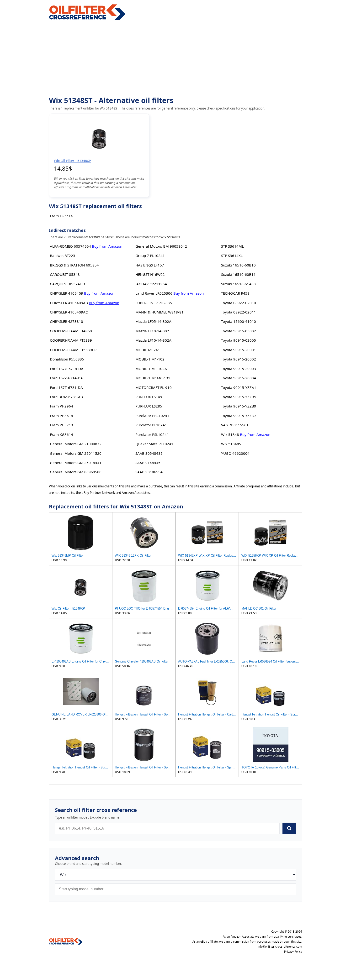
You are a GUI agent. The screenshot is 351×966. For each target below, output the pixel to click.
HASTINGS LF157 (149, 265)
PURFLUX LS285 (148, 406)
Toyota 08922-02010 (238, 302)
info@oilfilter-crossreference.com (280, 946)
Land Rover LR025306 (153, 293)
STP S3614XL (232, 255)
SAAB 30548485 (149, 453)
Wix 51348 (230, 434)
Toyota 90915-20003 (238, 368)
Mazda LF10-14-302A (153, 340)
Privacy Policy (293, 951)
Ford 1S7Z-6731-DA (66, 387)
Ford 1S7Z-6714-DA (66, 378)
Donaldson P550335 (67, 359)
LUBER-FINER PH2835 (153, 302)
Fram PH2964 (61, 406)
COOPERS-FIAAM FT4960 (71, 331)
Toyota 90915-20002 (238, 359)
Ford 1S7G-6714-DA (66, 368)
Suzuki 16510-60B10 (238, 265)
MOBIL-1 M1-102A (151, 368)
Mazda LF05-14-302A (153, 321)
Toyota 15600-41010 (238, 321)
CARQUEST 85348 (65, 274)
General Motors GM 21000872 (75, 443)
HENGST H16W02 (150, 274)
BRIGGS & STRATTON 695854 (74, 265)
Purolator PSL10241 (152, 434)
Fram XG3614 (61, 434)
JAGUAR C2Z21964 (151, 284)
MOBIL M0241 (147, 349)
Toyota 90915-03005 (238, 340)
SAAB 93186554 (149, 472)
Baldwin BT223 (62, 255)
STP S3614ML (232, 246)
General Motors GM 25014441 (75, 462)
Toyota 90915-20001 (238, 349)
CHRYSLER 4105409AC (69, 312)
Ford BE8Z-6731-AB (66, 396)
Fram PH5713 (61, 425)
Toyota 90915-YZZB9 (238, 406)
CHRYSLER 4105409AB (69, 302)
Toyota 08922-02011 (238, 312)
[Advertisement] (175, 58)
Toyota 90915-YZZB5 (238, 396)
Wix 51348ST (232, 443)
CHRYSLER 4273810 (66, 321)
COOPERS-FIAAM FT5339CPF (74, 349)
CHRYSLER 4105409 (66, 293)
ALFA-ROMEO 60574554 (70, 246)
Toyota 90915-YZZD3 (238, 415)
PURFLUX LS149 (148, 396)
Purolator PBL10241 (152, 415)
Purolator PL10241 (151, 425)
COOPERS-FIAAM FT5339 (71, 340)
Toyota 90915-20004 (238, 378)
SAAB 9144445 (147, 462)
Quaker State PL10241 (154, 443)
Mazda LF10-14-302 (152, 331)
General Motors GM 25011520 (75, 453)
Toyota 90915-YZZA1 (238, 387)
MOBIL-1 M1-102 (150, 359)
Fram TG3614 (61, 215)
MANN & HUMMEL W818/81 (159, 312)
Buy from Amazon (107, 246)
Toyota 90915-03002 (238, 331)
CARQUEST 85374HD (67, 284)
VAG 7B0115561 (235, 425)
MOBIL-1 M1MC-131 (152, 378)
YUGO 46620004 (235, 453)
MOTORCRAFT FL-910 (153, 387)
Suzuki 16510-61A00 (238, 284)
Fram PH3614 (61, 415)
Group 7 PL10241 (150, 255)
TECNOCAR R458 (235, 293)
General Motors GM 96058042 (161, 246)
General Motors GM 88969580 (75, 472)
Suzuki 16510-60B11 (238, 274)
